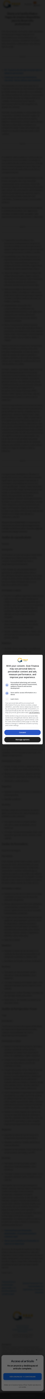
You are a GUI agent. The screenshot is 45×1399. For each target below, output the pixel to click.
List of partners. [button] (34, 713)
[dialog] (22, 699)
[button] (22, 699)
